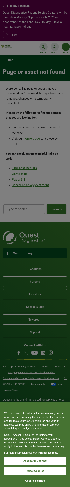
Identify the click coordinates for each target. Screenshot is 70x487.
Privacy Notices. (48, 452)
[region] (35, 444)
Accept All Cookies (34, 460)
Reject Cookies (35, 470)
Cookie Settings (35, 480)
